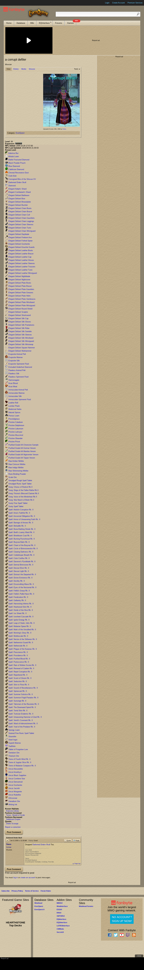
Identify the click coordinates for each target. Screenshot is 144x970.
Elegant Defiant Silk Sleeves (20, 335)
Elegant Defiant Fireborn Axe (20, 237)
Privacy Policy (17, 891)
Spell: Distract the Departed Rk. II (22, 574)
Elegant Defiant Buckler (18, 205)
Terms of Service (32, 891)
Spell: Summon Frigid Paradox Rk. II (23, 698)
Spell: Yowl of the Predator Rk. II (21, 727)
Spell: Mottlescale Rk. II (18, 636)
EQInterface (44, 23)
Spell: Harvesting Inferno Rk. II (21, 604)
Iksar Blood (13, 383)
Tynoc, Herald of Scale (15, 815)
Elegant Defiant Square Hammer (21, 348)
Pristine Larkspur (15, 432)
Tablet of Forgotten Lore (18, 749)
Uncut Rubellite (14, 795)
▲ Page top (76, 863)
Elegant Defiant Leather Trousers (21, 267)
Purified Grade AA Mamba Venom (22, 451)
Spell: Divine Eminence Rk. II (20, 578)
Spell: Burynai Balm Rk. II (19, 542)
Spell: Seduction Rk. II (17, 681)
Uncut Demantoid (15, 782)
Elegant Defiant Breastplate (19, 202)
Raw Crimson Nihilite (16, 464)
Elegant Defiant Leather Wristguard (22, 273)
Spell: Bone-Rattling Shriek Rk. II (21, 529)
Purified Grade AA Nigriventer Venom (23, 455)
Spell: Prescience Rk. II (18, 652)
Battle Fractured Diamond (18, 160)
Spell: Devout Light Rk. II (18, 571)
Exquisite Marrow (15, 357)
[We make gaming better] (9, 3)
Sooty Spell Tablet (15, 506)
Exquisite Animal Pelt (17, 354)
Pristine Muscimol (15, 435)
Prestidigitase (14, 419)
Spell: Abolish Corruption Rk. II (20, 510)
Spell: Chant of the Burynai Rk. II (21, 545)
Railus (64, 129)
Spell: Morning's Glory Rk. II (19, 633)
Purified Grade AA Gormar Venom (22, 448)
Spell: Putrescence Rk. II (18, 662)
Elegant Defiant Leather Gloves (21, 260)
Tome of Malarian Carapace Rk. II (22, 766)
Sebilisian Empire (13, 819)
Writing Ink (12, 804)
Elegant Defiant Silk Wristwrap (20, 344)
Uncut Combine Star (16, 779)
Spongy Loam (14, 730)
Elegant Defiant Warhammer (19, 351)
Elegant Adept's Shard (17, 189)
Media (23, 69)
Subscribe (5, 891)
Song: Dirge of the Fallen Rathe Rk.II (23, 490)
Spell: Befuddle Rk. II (17, 526)
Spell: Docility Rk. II (16, 581)
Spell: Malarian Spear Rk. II (19, 626)
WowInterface (62, 906)
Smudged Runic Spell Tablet (20, 484)
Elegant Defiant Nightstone (19, 280)
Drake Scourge (12, 823)
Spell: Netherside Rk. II (17, 646)
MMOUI (59, 903)
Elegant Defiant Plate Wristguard (21, 305)
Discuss (32, 69)
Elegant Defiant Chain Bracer (20, 211)
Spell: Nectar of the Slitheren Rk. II (22, 639)
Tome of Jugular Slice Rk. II (19, 762)
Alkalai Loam (13, 156)
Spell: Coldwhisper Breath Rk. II (21, 555)
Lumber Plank (14, 406)
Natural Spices (14, 412)
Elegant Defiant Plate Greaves (20, 292)
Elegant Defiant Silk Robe (18, 328)
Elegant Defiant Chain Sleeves (20, 224)
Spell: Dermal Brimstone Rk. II (20, 565)
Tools (76, 69)
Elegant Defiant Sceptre (18, 312)
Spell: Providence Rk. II (18, 655)
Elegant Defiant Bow (16, 199)
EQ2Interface (62, 923)
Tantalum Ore (13, 753)
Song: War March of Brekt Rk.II (21, 500)
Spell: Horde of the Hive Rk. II (20, 610)
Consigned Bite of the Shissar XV (22, 179)
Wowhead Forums (86, 906)
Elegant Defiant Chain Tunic (19, 228)
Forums (58, 23)
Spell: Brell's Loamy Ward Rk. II (21, 532)
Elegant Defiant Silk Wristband (20, 338)
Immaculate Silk (15, 396)
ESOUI (59, 910)
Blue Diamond (14, 166)
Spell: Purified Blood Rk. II (19, 659)
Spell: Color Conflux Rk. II (19, 558)
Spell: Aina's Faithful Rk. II (19, 513)
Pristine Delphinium (16, 425)
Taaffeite (11, 746)
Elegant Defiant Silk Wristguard (21, 341)
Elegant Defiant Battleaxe (18, 195)
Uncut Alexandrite (15, 769)
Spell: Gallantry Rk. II (17, 600)
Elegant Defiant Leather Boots (20, 250)
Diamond (12, 186)
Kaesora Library (12, 811)
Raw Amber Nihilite (16, 461)
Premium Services (135, 3)
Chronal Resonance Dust (18, 173)
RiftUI (59, 913)
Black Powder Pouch (16, 163)
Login (107, 3)
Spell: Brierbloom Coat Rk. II (20, 536)
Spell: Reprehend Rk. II (17, 675)
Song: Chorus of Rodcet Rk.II (20, 487)
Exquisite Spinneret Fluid (18, 364)
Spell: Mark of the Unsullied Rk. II (22, 629)
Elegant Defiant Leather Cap (19, 257)
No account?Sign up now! (122, 919)
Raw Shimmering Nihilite (18, 471)
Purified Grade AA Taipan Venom (21, 458)
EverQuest (20, 133)
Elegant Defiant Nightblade (19, 276)
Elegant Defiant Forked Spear (20, 241)
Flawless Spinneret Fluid (18, 377)
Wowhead (38, 903)
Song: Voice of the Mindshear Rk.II (22, 497)
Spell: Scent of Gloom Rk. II (20, 678)
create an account (27, 877)
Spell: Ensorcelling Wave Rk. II (21, 584)
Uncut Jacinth (14, 788)
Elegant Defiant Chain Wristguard (21, 231)
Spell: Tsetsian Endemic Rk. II (20, 714)
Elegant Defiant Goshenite (19, 244)
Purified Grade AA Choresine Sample (23, 445)
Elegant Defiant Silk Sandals (20, 331)
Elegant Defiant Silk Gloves (19, 322)
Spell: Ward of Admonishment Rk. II (23, 723)
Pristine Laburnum (15, 429)
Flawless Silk (13, 374)
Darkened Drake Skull (17, 182)
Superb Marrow (14, 743)
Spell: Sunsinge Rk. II (17, 701)
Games (71, 22)
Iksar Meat (12, 386)
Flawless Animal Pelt (16, 370)
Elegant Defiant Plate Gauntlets (21, 289)
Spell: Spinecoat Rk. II (17, 691)
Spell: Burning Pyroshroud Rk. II (21, 539)
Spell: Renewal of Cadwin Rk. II (21, 668)
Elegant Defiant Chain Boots (20, 208)
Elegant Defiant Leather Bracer (20, 254)
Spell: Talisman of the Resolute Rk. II (23, 704)
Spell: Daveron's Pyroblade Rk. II (21, 561)
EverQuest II (39, 910)
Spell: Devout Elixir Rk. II (18, 568)
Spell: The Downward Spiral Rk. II (22, 707)
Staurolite (12, 736)
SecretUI (60, 932)
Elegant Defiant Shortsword (19, 315)
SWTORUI (61, 916)
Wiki (32, 23)
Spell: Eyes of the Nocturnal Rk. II (22, 587)
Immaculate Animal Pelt (18, 390)
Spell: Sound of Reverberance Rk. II (23, 688)
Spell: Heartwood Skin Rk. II (20, 607)
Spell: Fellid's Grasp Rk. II (19, 591)
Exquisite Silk (14, 361)
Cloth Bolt (12, 176)
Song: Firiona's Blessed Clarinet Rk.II (23, 493)
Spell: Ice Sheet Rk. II (17, 613)
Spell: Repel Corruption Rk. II (20, 672)
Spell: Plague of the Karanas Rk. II (22, 649)
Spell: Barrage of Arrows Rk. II (20, 523)
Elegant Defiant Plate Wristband (21, 302)
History (16, 69)
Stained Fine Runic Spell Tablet (21, 733)
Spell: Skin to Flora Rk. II (18, 685)
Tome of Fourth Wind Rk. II (19, 759)
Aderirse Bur (13, 153)
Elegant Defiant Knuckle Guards (21, 247)
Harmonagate (13, 380)
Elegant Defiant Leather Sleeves (21, 263)
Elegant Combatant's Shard (19, 192)
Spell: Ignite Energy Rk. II (19, 620)
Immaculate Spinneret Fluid (19, 399)
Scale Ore (12, 477)
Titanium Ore (13, 756)
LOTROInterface (63, 926)
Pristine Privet (14, 442)
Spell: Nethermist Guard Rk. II (20, 642)
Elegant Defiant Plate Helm (19, 296)
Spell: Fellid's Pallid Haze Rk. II (21, 594)
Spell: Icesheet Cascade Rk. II (20, 617)
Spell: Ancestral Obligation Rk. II (21, 516)
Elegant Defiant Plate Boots (19, 283)
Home (9, 23)
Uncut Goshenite (15, 785)
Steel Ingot (12, 740)
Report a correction (13, 827)
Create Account (118, 3)
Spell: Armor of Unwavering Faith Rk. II (24, 519)
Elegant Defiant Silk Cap (18, 318)
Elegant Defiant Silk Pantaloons (21, 325)
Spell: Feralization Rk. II (18, 597)
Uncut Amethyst (15, 772)
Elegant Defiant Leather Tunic (20, 270)
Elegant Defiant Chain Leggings (21, 221)
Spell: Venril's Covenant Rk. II (20, 720)
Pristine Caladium (15, 422)
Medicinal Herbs (15, 409)
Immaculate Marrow (16, 393)
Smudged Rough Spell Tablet (20, 480)
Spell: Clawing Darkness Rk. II (20, 552)
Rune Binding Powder (17, 474)
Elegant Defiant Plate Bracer (20, 286)
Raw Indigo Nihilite (15, 467)
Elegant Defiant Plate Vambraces (21, 299)
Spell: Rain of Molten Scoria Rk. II (22, 665)
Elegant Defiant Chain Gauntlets (21, 218)
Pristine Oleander (15, 438)
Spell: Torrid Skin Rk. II (17, 711)
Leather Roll (13, 403)
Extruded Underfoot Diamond (20, 367)
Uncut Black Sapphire (17, 775)
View (8, 69)
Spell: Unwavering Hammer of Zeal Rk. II (25, 717)
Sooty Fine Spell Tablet (17, 503)
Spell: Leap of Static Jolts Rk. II (21, 623)
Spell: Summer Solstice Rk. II (20, 694)
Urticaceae (12, 798)
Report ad (96, 40)
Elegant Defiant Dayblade (18, 234)
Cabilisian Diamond (16, 169)
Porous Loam (13, 416)
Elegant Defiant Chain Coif (19, 215)
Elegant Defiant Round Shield (20, 309)
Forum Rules (46, 891)
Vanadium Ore (14, 801)
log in (15, 877)
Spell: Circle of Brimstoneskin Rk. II (23, 548)
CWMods (60, 929)
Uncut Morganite (15, 792)
